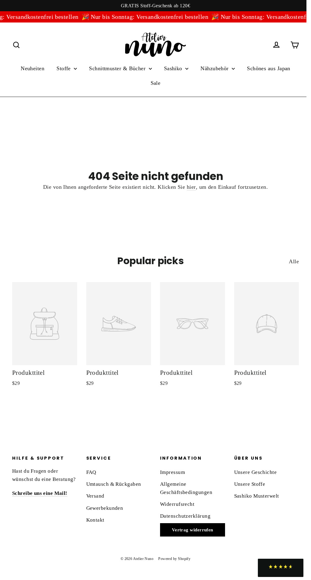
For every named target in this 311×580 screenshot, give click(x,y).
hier (191, 187)
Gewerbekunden (104, 508)
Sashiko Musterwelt (256, 496)
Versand (95, 496)
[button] (280, 568)
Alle (294, 261)
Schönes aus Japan (268, 68)
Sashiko (174, 68)
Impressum (172, 472)
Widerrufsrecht (177, 504)
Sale (156, 83)
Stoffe (64, 68)
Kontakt (95, 520)
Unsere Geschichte (255, 472)
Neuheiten (32, 68)
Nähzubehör (215, 68)
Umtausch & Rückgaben (113, 484)
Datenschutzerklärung (185, 516)
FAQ (91, 472)
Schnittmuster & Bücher (118, 68)
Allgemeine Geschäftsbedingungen (186, 488)
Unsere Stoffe (249, 484)
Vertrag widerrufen (192, 529)
